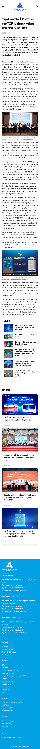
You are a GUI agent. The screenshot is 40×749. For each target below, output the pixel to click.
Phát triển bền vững (9, 652)
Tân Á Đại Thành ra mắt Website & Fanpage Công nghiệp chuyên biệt (17, 418)
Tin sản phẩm (6, 723)
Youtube (18, 737)
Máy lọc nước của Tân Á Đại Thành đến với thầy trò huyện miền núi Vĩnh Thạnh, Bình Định (25, 353)
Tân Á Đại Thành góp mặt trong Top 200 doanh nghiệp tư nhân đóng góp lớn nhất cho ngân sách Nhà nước (19, 533)
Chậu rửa (5, 679)
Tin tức (4, 717)
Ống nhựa (5, 690)
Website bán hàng (8, 711)
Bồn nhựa (5, 668)
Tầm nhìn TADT (7, 647)
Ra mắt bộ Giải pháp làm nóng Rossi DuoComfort (25, 343)
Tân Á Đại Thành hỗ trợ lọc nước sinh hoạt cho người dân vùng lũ (25, 373)
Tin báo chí (5, 726)
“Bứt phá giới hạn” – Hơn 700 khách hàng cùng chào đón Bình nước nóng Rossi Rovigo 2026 (19, 497)
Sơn (3, 692)
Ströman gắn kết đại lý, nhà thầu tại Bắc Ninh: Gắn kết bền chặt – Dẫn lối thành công (18, 457)
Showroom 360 (7, 708)
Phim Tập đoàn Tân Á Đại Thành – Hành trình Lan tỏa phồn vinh (24, 327)
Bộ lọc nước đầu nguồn (10, 670)
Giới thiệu (5, 642)
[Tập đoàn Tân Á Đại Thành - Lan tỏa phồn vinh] (20, 6)
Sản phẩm (5, 661)
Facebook (7, 737)
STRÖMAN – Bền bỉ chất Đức (25, 335)
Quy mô (4, 698)
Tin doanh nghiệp (8, 721)
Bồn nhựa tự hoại (8, 673)
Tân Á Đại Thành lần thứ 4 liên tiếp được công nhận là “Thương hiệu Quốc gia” (25, 363)
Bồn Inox (5, 665)
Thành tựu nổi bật (8, 655)
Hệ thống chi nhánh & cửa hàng (12, 702)
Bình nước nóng (7, 681)
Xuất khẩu (5, 705)
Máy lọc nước (6, 684)
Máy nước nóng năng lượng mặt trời (14, 676)
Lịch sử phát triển (8, 649)
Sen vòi (4, 687)
